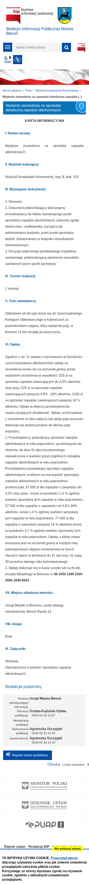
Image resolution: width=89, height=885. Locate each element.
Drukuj (55, 764)
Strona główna (11, 90)
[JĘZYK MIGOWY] (17, 59)
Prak (28, 90)
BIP (81, 47)
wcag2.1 (7, 59)
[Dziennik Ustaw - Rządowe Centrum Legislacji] (44, 805)
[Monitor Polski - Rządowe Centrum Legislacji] (44, 785)
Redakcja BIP (38, 846)
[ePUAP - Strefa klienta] (44, 824)
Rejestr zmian (14, 846)
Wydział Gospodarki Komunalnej (57, 90)
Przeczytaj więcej (64, 858)
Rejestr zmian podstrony (30, 755)
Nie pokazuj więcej (67, 848)
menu (7, 47)
